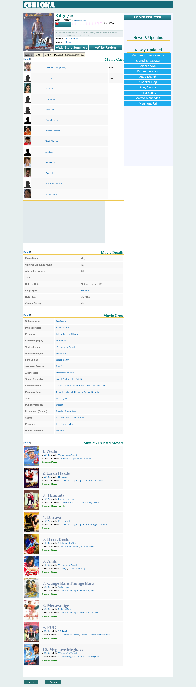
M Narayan (61, 398)
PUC (51, 627)
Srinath (89, 458)
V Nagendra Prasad (65, 347)
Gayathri (90, 590)
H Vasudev (63, 477)
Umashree (98, 480)
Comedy (61, 506)
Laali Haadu (58, 473)
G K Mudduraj (71, 38)
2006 (46, 565)
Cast (39, 55)
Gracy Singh (67, 656)
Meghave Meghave (66, 649)
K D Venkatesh (63, 417)
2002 (83, 277)
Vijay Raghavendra (70, 546)
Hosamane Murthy (65, 372)
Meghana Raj (148, 103)
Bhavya (49, 88)
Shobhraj (80, 568)
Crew (48, 55)
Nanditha (95, 392)
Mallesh (49, 152)
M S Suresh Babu (64, 424)
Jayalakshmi (51, 194)
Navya (48, 78)
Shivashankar (93, 385)
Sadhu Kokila (62, 327)
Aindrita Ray (83, 612)
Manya (71, 568)
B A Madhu (61, 321)
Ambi (52, 561)
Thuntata (55, 495)
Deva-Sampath (71, 385)
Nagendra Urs (63, 360)
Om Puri (103, 524)
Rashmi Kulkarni (53, 183)
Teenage (69, 42)
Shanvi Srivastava (148, 60)
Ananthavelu (51, 120)
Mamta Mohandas (148, 98)
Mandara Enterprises (66, 411)
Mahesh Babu (64, 609)
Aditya (64, 568)
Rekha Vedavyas (78, 502)
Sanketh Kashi (52, 162)
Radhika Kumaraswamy (148, 55)
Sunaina (81, 590)
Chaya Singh (93, 502)
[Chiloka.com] (39, 5)
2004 (46, 455)
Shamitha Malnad (64, 392)
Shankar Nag (148, 82)
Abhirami (87, 480)
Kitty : (29, 55)
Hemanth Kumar (82, 392)
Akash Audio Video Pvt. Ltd (69, 379)
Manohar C (61, 340)
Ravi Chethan (51, 141)
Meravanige (58, 605)
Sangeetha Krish (77, 458)
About (31, 682)
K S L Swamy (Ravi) (90, 656)
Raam (76, 656)
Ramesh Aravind (148, 71)
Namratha (50, 99)
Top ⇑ (27, 59)
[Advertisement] (64, 222)
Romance (83, 20)
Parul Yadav (148, 92)
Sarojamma (50, 109)
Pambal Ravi (78, 417)
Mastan (59, 405)
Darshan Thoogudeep (55, 67)
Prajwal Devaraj (68, 590)
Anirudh (65, 502)
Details (58, 55)
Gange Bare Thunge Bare (70, 583)
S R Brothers (64, 631)
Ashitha (84, 546)
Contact (53, 682)
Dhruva (54, 517)
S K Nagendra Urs (67, 543)
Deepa (92, 546)
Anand (59, 385)
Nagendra (61, 430)
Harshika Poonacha (70, 634)
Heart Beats (58, 539)
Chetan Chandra (88, 634)
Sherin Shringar (90, 524)
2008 (46, 587)
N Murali (75, 334)
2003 (46, 477)
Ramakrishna (103, 634)
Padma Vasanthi (53, 130)
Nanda (104, 385)
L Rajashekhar (63, 334)
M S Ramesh (64, 521)
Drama (76, 20)
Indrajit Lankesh (66, 499)
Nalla (52, 451)
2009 (46, 653)
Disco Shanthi (148, 76)
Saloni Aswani (148, 66)
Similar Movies (74, 55)
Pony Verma (147, 87)
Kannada (85, 290)
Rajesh (59, 366)
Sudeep (64, 458)
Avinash (49, 173)
